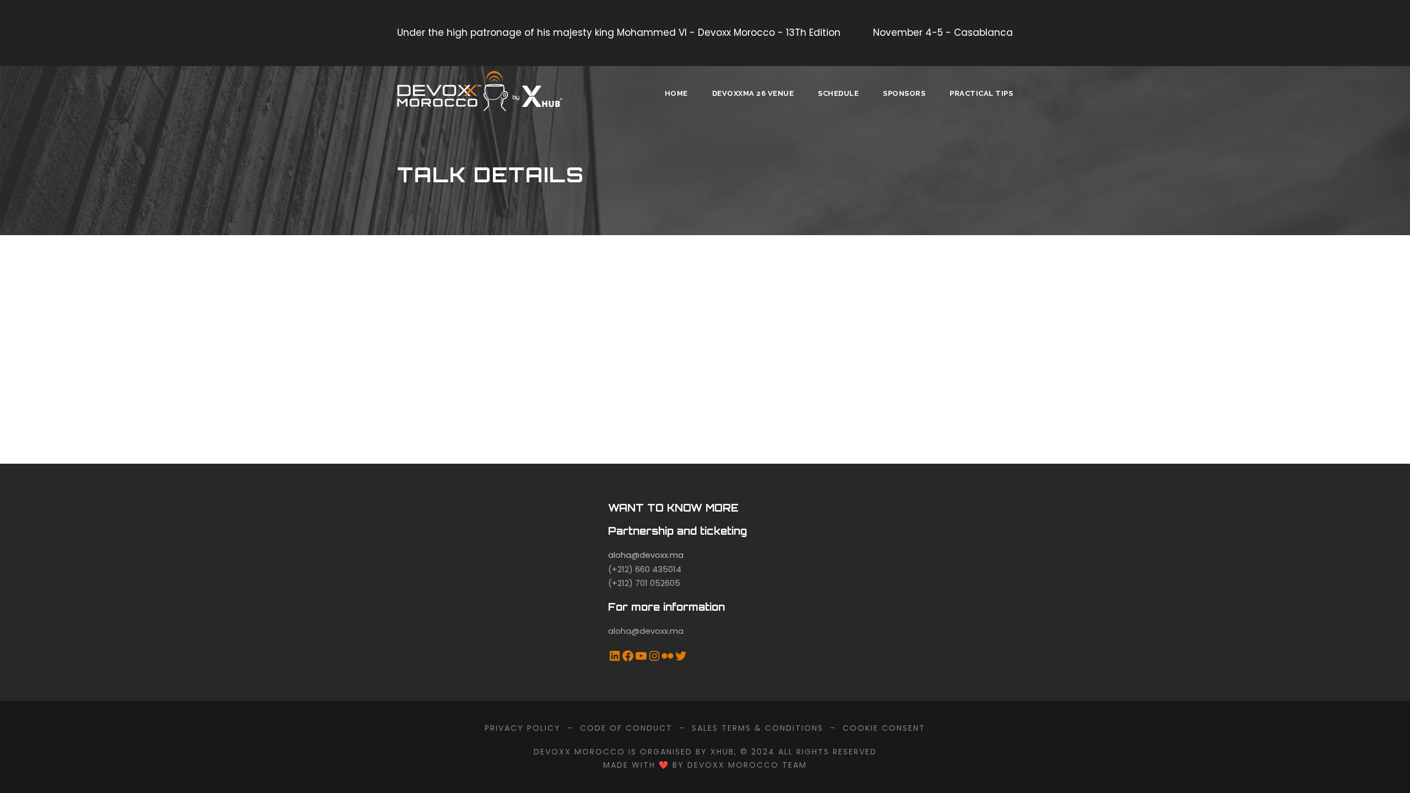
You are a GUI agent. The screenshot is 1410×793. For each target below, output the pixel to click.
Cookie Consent (884, 728)
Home (676, 93)
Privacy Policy (523, 728)
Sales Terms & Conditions (757, 728)
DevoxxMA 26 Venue (753, 93)
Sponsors (904, 93)
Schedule (838, 93)
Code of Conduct (626, 728)
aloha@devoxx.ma (646, 555)
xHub (722, 751)
